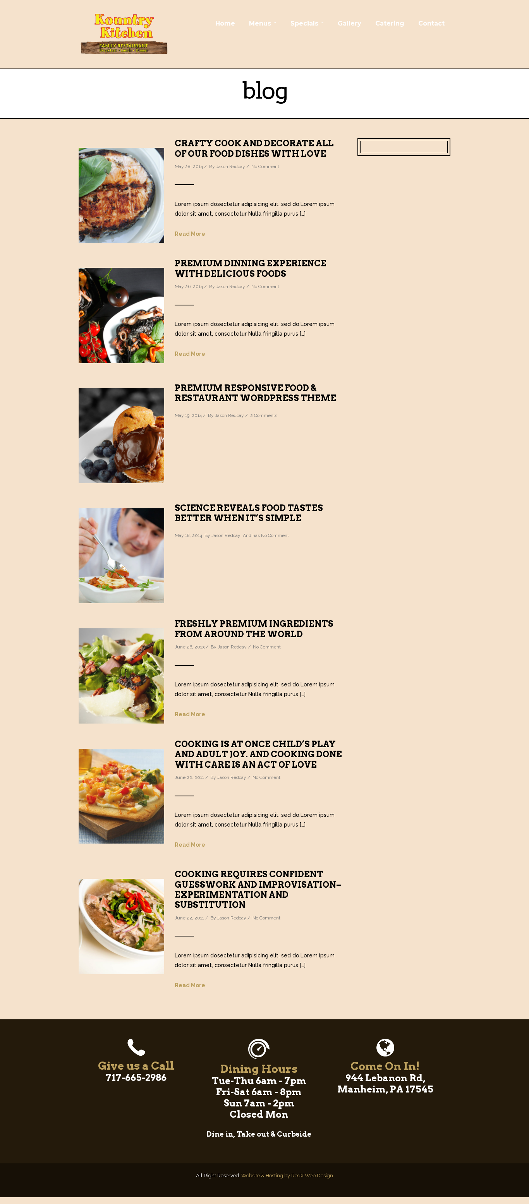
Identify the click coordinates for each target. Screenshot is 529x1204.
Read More (190, 234)
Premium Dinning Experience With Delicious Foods (250, 268)
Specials (304, 23)
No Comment (265, 166)
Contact (431, 23)
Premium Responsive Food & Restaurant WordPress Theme (255, 393)
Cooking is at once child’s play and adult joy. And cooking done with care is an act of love (258, 754)
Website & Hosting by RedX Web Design (287, 1175)
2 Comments (263, 415)
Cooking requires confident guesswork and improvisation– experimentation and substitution (258, 889)
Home (225, 23)
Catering (389, 23)
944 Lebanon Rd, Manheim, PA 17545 (385, 1083)
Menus (260, 23)
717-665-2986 (136, 1077)
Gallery (349, 23)
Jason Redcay (230, 166)
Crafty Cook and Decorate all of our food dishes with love (254, 148)
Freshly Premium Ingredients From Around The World (254, 629)
